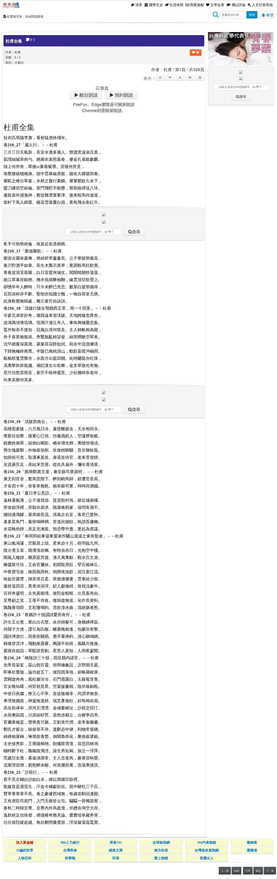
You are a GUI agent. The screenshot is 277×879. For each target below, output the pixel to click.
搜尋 (136, 232)
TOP (247, 870)
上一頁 (225, 870)
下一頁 (270, 870)
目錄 (236, 870)
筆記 (258, 870)
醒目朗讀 (88, 95)
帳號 (269, 14)
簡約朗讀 (123, 95)
